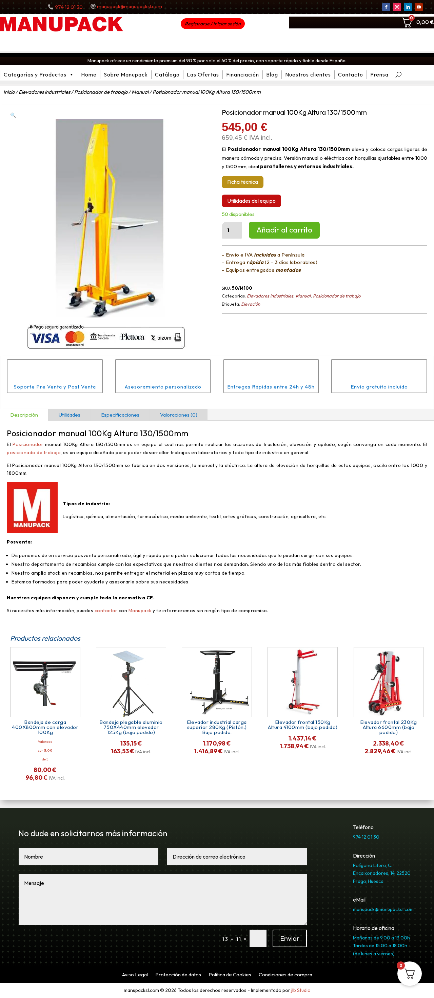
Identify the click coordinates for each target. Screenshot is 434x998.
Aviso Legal (135, 975)
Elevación (250, 304)
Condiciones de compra (285, 975)
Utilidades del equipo (251, 200)
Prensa (379, 74)
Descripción (24, 415)
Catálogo (167, 74)
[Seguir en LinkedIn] (408, 7)
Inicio (9, 92)
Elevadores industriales (44, 92)
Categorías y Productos (35, 74)
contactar (106, 610)
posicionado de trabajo (34, 452)
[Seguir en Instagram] (397, 7)
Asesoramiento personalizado (163, 386)
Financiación (242, 74)
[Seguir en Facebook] (386, 7)
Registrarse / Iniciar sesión (213, 24)
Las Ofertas (203, 74)
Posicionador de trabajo (100, 92)
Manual (140, 92)
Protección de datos (178, 975)
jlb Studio (301, 990)
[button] (13, 115)
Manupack (141, 610)
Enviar (289, 938)
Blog (272, 74)
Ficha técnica (242, 181)
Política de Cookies (230, 975)
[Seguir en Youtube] (419, 7)
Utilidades (69, 415)
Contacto (350, 74)
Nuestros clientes (308, 74)
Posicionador (28, 444)
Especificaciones (120, 415)
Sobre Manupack (126, 74)
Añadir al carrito (284, 230)
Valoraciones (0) (178, 415)
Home (89, 74)
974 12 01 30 (69, 7)
